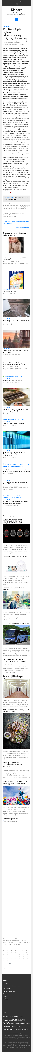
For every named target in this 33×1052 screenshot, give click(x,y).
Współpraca (6, 999)
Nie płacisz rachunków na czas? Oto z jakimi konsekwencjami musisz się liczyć (16, 470)
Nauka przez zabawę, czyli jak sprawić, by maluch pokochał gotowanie (15, 410)
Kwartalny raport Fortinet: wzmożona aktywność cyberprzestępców (15, 502)
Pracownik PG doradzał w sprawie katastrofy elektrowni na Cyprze (14, 363)
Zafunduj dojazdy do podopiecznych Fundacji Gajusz (15, 483)
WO (26, 1029)
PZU (8, 1026)
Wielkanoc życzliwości (23, 227)
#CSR (23, 213)
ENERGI (14, 1017)
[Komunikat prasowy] (10, 193)
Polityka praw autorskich (9, 991)
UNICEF (14, 1026)
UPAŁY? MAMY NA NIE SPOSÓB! (15, 556)
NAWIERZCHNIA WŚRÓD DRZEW (13, 423)
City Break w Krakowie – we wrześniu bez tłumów (15, 351)
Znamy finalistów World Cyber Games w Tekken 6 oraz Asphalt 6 (15, 660)
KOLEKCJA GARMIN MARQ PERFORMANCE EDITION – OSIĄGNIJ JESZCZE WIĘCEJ (13, 521)
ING (7, 1023)
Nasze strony (6, 988)
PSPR (6, 1026)
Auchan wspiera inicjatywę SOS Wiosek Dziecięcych (16, 258)
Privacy (5, 994)
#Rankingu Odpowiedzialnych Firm (11, 213)
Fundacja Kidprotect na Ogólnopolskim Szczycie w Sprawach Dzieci (12, 764)
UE (10, 1026)
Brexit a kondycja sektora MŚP (13, 380)
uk (11, 1026)
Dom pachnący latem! (10, 291)
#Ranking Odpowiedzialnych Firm (11, 214)
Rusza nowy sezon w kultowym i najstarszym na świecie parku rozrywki (15, 783)
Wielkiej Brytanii (21, 1029)
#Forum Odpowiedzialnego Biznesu (14, 215)
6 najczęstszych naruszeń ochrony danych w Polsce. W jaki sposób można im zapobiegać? (16, 453)
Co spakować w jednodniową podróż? (13, 589)
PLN (12, 1023)
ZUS (28, 1029)
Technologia (6, 26)
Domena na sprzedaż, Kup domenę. (12, 986)
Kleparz (16, 9)
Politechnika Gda (18, 1023)
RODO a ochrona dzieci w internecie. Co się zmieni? (16, 321)
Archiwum (5, 983)
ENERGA (7, 1016)
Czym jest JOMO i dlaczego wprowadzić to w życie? (13, 677)
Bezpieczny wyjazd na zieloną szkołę (16, 623)
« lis (4, 968)
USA (15, 1029)
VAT (17, 1029)
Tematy (5, 996)
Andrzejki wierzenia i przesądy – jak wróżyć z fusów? (16, 711)
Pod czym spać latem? (11, 819)
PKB (11, 1023)
